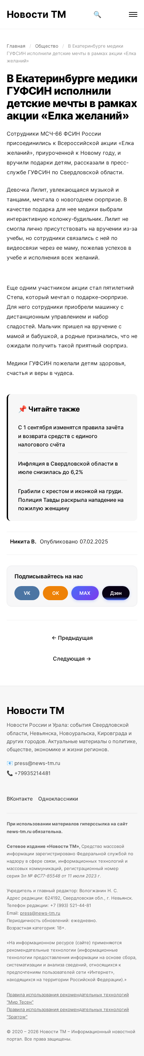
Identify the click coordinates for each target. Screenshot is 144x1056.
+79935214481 (32, 773)
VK (27, 593)
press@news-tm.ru (37, 763)
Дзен (116, 593)
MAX (84, 593)
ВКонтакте (20, 799)
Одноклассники (58, 799)
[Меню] (133, 14)
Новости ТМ (36, 14)
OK (55, 593)
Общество (46, 46)
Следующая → (72, 658)
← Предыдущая (72, 637)
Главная (16, 46)
